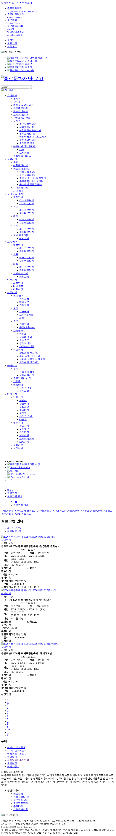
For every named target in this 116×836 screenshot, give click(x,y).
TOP (9, 480)
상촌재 (17, 102)
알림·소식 (18, 295)
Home (10, 490)
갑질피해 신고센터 (29, 353)
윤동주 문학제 (26, 372)
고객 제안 (24, 340)
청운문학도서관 (27, 124)
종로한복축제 (20, 803)
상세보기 (24, 238)
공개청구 (24, 429)
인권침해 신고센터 (29, 362)
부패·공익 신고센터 (29, 356)
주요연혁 (24, 403)
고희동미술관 (20, 114)
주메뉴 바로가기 (10, 2)
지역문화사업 (20, 187)
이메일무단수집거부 (18, 760)
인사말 (23, 400)
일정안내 (18, 197)
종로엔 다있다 (20, 800)
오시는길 (24, 152)
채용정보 (24, 302)
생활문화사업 (20, 165)
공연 (15, 206)
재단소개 (12, 394)
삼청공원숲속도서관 (30, 130)
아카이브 (12, 365)
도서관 (17, 121)
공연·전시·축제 (15, 194)
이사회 (23, 413)
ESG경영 (24, 441)
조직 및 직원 (26, 416)
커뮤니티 (12, 292)
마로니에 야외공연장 (24, 146)
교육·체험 (12, 241)
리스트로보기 (26, 200)
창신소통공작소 (21, 117)
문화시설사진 (26, 375)
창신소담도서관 (27, 140)
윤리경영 (24, 432)
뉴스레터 (24, 311)
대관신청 (12, 279)
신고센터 (18, 349)
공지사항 (24, 299)
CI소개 (23, 419)
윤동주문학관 (20, 108)
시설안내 (18, 283)
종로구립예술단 (21, 168)
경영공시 (24, 426)
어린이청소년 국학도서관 (33, 137)
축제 (15, 162)
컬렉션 (17, 368)
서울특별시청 (20, 809)
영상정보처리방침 (17, 754)
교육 (15, 254)
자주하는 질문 (26, 346)
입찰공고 (24, 305)
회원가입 (12, 43)
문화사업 (12, 159)
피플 (21, 318)
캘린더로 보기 (14, 531)
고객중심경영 (26, 438)
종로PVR (18, 806)
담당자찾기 (13, 766)
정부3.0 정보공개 (16, 747)
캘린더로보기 (26, 203)
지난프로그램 (20, 273)
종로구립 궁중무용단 (30, 184)
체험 (15, 264)
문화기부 (18, 445)
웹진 (15, 308)
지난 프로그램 (20, 235)
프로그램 (12, 493)
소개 (21, 149)
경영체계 (24, 410)
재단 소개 (18, 397)
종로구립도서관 (21, 796)
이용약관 (12, 757)
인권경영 (24, 435)
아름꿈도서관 (26, 127)
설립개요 (24, 407)
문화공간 (12, 95)
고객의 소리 (25, 337)
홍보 (15, 321)
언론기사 (24, 324)
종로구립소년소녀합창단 (32, 178)
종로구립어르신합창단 (31, 181)
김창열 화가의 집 (22, 156)
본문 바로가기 (26, 2)
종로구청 (18, 793)
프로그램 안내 (14, 496)
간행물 (17, 381)
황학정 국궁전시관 (23, 105)
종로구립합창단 (27, 175)
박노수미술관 (20, 111)
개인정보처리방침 (17, 750)
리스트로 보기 (14, 528)
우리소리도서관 (27, 133)
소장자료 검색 (26, 143)
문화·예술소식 (27, 327)
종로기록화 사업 (22, 378)
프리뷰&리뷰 (26, 314)
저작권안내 (25, 387)
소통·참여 (18, 330)
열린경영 (18, 422)
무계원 (17, 98)
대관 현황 (18, 286)
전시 (15, 216)
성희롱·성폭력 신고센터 (32, 359)
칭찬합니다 (25, 343)
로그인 (10, 40)
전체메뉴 (12, 46)
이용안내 (18, 384)
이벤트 (23, 333)
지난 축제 (18, 191)
